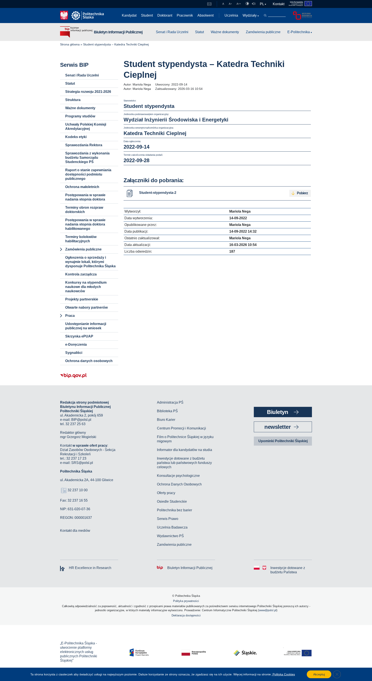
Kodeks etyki (76, 137)
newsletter (277, 427)
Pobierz (302, 193)
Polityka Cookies (283, 674)
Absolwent (205, 15)
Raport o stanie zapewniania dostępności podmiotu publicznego (88, 174)
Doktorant (164, 15)
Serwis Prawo (167, 519)
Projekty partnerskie (81, 299)
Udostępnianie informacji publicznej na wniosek (85, 326)
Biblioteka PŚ (167, 411)
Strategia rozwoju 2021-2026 (88, 91)
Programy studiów (80, 116)
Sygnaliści (73, 352)
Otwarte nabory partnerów (86, 307)
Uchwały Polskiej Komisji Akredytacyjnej (85, 127)
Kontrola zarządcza (81, 274)
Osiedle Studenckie (172, 501)
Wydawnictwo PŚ (170, 536)
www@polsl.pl (267, 610)
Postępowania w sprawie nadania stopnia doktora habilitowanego (85, 224)
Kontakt (278, 4)
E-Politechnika (298, 32)
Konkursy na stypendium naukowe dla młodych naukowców (86, 287)
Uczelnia (231, 15)
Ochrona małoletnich (82, 187)
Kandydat (129, 15)
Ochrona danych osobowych (89, 361)
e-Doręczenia (76, 344)
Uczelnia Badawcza (172, 527)
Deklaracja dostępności (186, 615)
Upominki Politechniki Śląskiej (283, 441)
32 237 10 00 (78, 490)
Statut (199, 32)
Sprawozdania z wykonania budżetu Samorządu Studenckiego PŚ (87, 157)
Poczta (209, 4)
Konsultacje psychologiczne (178, 475)
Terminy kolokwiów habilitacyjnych (80, 239)
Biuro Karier (166, 419)
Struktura (73, 100)
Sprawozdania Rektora (83, 145)
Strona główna (70, 44)
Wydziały (250, 15)
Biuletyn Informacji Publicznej (118, 32)
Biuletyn (277, 412)
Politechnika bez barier (174, 510)
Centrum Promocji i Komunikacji (181, 428)
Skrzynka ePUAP (79, 336)
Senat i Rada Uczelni (172, 32)
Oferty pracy (166, 493)
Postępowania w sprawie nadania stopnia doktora (85, 197)
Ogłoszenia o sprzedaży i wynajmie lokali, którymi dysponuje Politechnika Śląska (90, 262)
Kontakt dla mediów (75, 530)
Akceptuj (319, 674)
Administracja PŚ (170, 402)
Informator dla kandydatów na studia (184, 450)
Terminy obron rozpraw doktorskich (84, 210)
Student (147, 15)
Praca (70, 315)
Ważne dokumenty (225, 32)
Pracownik (185, 15)
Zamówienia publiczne (263, 32)
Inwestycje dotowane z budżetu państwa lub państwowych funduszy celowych (184, 463)
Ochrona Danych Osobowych (179, 484)
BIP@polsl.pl (81, 419)
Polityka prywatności (186, 601)
